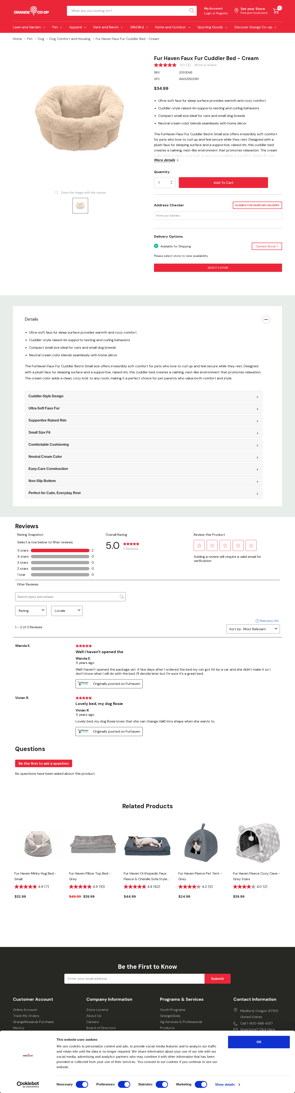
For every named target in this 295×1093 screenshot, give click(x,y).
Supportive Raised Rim (47, 420)
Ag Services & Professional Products (181, 1025)
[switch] (124, 1084)
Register (222, 13)
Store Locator (97, 1009)
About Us (93, 1015)
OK (259, 1042)
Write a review (205, 65)
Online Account (25, 1009)
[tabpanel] (38, 866)
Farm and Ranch (106, 27)
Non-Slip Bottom (42, 481)
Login (208, 13)
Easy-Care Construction (48, 469)
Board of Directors (101, 1028)
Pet (55, 27)
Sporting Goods (210, 27)
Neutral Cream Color (45, 456)
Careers (92, 1022)
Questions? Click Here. (258, 1029)
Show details (225, 1084)
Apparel (75, 27)
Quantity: (162, 172)
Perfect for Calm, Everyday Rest (55, 493)
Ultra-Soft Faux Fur (44, 408)
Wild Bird (137, 27)
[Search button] (192, 11)
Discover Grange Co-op (253, 27)
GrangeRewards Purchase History (33, 1025)
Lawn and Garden (27, 27)
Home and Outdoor (170, 27)
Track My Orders (26, 1015)
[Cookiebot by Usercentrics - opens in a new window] (28, 1084)
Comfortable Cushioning (49, 444)
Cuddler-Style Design (46, 396)
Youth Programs (172, 1009)
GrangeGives (170, 1015)
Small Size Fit (39, 432)
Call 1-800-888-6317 (256, 1023)
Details (31, 319)
